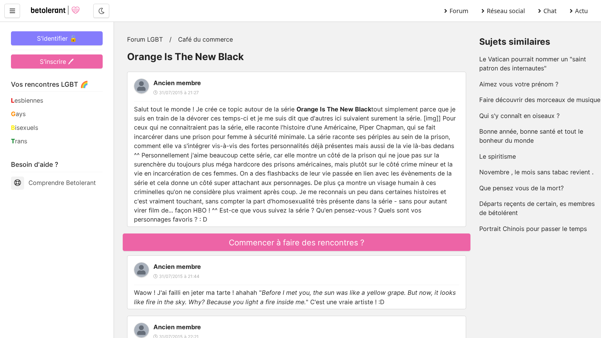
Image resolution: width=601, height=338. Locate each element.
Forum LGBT (145, 39)
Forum (458, 11)
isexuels (24, 127)
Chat (550, 11)
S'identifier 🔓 (57, 38)
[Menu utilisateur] (12, 11)
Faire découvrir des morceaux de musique (539, 100)
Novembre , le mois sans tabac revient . (536, 172)
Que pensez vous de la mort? (521, 188)
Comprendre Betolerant (62, 183)
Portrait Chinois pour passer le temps (533, 229)
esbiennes (27, 100)
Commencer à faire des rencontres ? (296, 242)
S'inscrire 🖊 (57, 61)
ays (18, 114)
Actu (581, 11)
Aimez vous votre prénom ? (518, 84)
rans (19, 141)
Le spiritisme (497, 156)
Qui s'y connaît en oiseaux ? (519, 116)
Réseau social (506, 11)
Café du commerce (205, 39)
